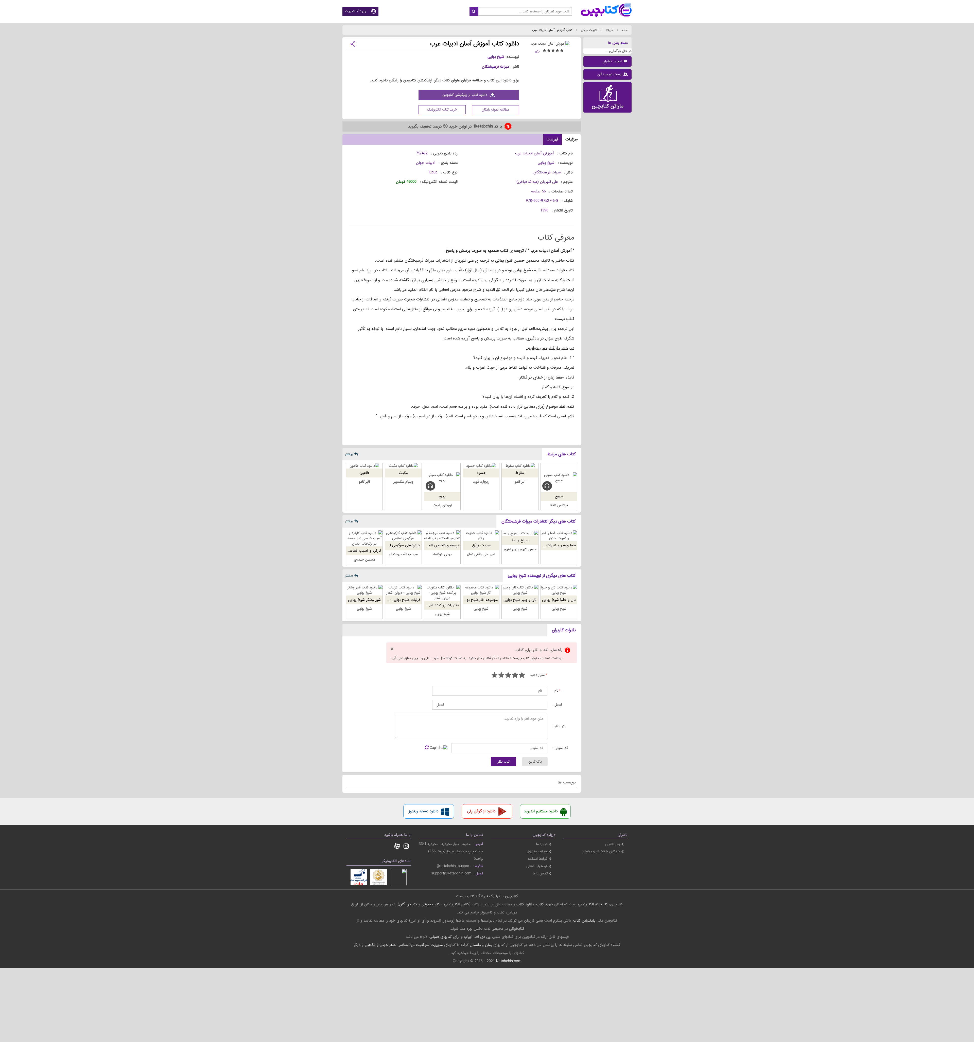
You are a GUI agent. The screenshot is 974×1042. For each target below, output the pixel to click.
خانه (624, 30)
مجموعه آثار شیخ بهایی (479, 600)
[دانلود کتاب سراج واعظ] (520, 533)
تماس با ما (540, 873)
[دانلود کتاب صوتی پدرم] (442, 477)
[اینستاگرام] (406, 846)
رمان (488, 945)
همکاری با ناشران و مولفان (601, 851)
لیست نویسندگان (609, 74)
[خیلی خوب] (501, 676)
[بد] (522, 676)
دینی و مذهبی (376, 945)
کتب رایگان (408, 904)
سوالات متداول (537, 851)
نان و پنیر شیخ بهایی (519, 600)
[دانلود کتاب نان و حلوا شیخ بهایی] (559, 590)
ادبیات (609, 30)
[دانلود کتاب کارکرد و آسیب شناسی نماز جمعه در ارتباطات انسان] (364, 538)
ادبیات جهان (588, 30)
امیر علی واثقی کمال (481, 554)
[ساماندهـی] (378, 877)
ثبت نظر (504, 761)
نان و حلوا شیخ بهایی (559, 600)
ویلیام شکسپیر (403, 481)
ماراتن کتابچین (607, 106)
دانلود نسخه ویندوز (423, 811)
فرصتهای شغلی (537, 866)
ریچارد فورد (481, 481)
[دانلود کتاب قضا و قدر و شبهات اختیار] (559, 535)
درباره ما (542, 844)
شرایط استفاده (538, 858)
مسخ (559, 496)
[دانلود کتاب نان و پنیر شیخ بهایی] (520, 590)
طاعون (364, 473)
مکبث (403, 473)
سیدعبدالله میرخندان (403, 554)
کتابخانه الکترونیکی (592, 904)
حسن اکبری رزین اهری (520, 549)
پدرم (442, 496)
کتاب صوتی (431, 904)
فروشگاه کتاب (477, 896)
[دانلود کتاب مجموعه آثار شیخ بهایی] (481, 590)
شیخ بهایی (496, 57)
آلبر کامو (520, 481)
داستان (475, 945)
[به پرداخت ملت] (359, 877)
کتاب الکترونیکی (456, 904)
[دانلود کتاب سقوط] (520, 466)
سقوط (520, 473)
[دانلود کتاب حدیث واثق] (481, 535)
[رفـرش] (427, 748)
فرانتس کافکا (559, 505)
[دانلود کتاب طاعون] (364, 466)
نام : (556, 690)
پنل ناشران (612, 844)
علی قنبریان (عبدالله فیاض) (537, 182)
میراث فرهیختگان (495, 67)
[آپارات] (397, 846)
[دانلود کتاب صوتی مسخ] (559, 477)
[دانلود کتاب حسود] (481, 466)
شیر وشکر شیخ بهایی (364, 600)
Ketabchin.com (508, 961)
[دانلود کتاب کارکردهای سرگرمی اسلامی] (403, 535)
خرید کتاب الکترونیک (442, 109)
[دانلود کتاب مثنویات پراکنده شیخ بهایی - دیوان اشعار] (442, 593)
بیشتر (349, 454)
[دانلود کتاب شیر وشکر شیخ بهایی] (364, 590)
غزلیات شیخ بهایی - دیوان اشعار (395, 600)
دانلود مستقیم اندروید (541, 811)
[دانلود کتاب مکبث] (403, 466)
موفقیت (422, 945)
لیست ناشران (613, 61)
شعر (392, 945)
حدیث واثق (481, 545)
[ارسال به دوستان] (353, 43)
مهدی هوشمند (442, 554)
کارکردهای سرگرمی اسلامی (400, 545)
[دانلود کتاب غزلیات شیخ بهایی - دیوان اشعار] (403, 590)
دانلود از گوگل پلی (481, 811)
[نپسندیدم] (515, 676)
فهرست (552, 139)
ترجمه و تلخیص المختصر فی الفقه (432, 545)
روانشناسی (405, 945)
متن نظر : (559, 726)
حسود (481, 473)
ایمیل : (557, 704)
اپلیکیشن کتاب (585, 921)
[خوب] (508, 676)
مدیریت (436, 945)
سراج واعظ (520, 540)
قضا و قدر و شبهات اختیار (556, 545)
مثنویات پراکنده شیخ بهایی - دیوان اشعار (427, 605)
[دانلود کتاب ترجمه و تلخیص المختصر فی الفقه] (442, 535)
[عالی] (494, 676)
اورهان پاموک (442, 505)
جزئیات (571, 139)
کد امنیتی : (560, 748)
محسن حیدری (364, 559)
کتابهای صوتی (441, 937)
